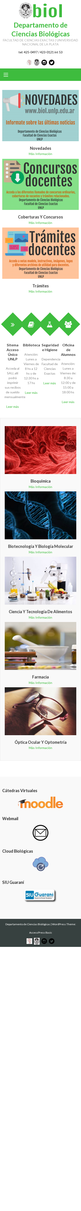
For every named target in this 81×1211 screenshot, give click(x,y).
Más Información (40, 154)
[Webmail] (40, 833)
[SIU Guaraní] (40, 896)
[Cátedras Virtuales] (40, 802)
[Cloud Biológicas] (40, 864)
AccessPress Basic (40, 932)
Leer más (12, 406)
